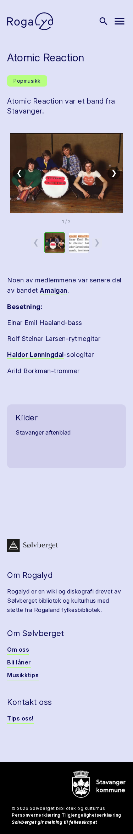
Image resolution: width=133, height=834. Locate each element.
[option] (54, 242)
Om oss (18, 649)
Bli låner (19, 662)
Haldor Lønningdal (35, 354)
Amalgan (53, 290)
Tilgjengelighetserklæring (91, 815)
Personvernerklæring (36, 815)
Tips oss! (20, 718)
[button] (66, 173)
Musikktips (23, 675)
